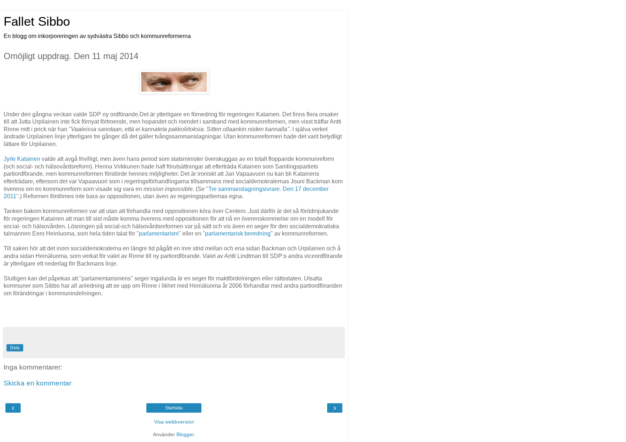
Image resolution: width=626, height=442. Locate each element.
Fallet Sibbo (37, 21)
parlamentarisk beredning (238, 233)
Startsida (174, 407)
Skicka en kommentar (37, 383)
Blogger (185, 434)
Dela (15, 347)
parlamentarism (159, 233)
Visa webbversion (174, 422)
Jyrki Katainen (22, 159)
